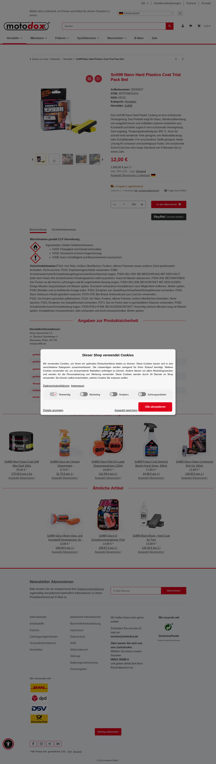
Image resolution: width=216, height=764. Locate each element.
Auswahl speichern (126, 410)
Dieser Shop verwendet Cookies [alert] (108, 355)
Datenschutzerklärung (56, 385)
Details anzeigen (53, 410)
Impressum (77, 385)
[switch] (53, 394)
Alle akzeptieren (155, 406)
